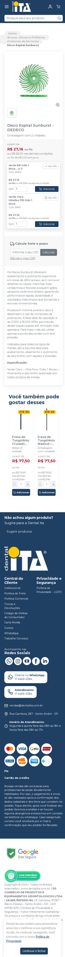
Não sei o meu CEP (22, 258)
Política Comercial (16, 598)
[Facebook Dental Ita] (35, 660)
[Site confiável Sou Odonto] (22, 876)
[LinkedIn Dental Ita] (44, 660)
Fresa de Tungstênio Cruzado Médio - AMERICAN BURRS (20, 440)
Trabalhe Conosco (16, 638)
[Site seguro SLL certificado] (22, 853)
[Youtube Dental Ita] (26, 660)
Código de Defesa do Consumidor (15, 615)
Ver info (52, 166)
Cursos (8, 627)
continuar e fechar (34, 950)
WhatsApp (11, 633)
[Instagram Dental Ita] (17, 660)
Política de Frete (15, 593)
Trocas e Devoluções (12, 606)
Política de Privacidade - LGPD (49, 590)
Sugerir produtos (19, 531)
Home (12, 33)
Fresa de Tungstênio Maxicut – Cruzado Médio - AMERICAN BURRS (46, 440)
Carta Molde (12, 622)
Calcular (49, 252)
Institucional (12, 588)
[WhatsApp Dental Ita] (8, 660)
